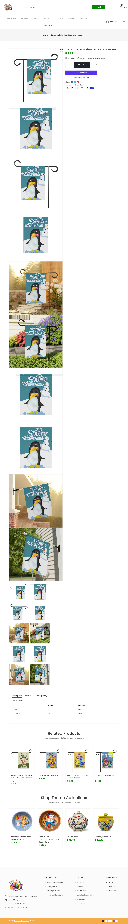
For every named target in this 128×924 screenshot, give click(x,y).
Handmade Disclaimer (55, 882)
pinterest (112, 891)
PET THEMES (59, 18)
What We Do (81, 891)
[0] (121, 7)
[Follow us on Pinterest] (78, 82)
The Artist (80, 887)
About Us (80, 882)
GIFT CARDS (48, 25)
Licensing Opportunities (85, 895)
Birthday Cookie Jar (103, 837)
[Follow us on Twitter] (75, 82)
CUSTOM (46, 18)
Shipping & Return (53, 891)
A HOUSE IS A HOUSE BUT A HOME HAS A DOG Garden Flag (21, 778)
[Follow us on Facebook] (72, 82)
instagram (113, 886)
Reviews (28, 696)
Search (98, 7)
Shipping (82, 58)
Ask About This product (97, 58)
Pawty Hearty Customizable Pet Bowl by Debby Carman (49, 839)
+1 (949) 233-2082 (118, 21)
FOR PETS (24, 18)
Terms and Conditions (55, 895)
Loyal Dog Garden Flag (48, 775)
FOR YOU (36, 18)
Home (45, 35)
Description (17, 696)
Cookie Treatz (73, 837)
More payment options (81, 77)
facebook (113, 882)
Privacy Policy (52, 887)
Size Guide (71, 58)
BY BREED (71, 18)
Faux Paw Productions (21, 921)
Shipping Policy (40, 696)
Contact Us (81, 903)
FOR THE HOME (11, 18)
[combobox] (64, 7)
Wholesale (81, 899)
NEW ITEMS (84, 18)
